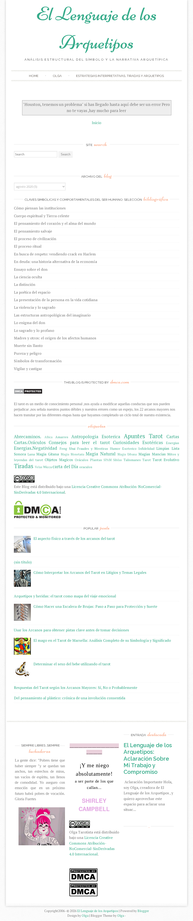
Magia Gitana (47, 454)
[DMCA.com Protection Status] (37, 516)
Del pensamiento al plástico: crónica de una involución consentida (69, 698)
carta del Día (65, 466)
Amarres (61, 437)
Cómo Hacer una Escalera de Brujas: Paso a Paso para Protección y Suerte (95, 606)
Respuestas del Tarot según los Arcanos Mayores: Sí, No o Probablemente (75, 687)
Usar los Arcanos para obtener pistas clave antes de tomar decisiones (71, 630)
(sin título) (23, 562)
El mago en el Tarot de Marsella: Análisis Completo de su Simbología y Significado (102, 640)
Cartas (172, 436)
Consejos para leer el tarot (79, 442)
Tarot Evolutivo (166, 459)
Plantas (96, 460)
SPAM (108, 460)
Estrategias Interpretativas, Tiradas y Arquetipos (120, 76)
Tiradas (23, 466)
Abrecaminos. (27, 436)
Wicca (47, 467)
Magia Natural (100, 454)
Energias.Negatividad (35, 448)
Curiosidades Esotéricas (138, 442)
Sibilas (117, 460)
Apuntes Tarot (143, 436)
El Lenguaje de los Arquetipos (97, 911)
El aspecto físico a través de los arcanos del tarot (74, 538)
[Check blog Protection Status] (28, 392)
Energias (172, 443)
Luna (31, 454)
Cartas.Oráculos (30, 442)
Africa (48, 437)
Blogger (143, 911)
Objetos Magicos (59, 459)
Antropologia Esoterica (95, 436)
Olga (57, 76)
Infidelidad (146, 448)
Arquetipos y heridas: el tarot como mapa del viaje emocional (65, 596)
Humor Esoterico (123, 448)
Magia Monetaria (72, 454)
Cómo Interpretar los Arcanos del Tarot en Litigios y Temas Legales (89, 572)
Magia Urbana (127, 454)
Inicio (96, 122)
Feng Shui (67, 448)
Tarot (146, 460)
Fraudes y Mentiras (92, 448)
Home (33, 76)
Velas (38, 467)
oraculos (85, 467)
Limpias (162, 448)
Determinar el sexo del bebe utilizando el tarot (71, 664)
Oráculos (81, 460)
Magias (144, 454)
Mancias (159, 454)
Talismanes (132, 460)
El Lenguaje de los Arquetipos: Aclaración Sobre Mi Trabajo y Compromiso (148, 758)
